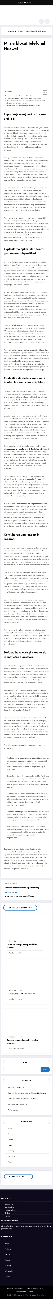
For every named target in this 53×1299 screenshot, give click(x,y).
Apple (10, 1128)
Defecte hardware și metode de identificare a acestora (23, 105)
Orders (7, 1213)
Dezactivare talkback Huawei (21, 993)
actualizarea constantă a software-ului (24, 193)
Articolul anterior (11, 884)
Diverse (10, 1139)
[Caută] (41, 21)
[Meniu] (4, 21)
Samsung (11, 1151)
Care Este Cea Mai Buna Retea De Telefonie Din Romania (27, 1093)
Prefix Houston (13, 1110)
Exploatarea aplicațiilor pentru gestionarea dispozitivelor (24, 98)
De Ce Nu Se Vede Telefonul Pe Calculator (22, 1099)
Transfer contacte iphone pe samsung (22, 887)
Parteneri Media (21, 1291)
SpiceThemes (42, 1295)
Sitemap (31, 1291)
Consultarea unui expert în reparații (17, 103)
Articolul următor (11, 892)
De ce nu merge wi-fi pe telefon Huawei (22, 946)
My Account (9, 1204)
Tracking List (9, 1207)
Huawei (10, 1145)
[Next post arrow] (47, 896)
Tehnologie (11, 1156)
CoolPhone (26, 1295)
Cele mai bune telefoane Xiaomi (19, 896)
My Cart (7, 1216)
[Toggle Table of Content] (43, 92)
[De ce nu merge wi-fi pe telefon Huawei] (26, 927)
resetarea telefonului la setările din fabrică (24, 449)
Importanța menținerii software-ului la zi (19, 96)
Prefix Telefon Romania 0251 (17, 1104)
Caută (26, 1062)
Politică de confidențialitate (15, 1289)
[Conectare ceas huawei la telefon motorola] (26, 1023)
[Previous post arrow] (47, 885)
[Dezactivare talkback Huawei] (26, 976)
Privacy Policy (10, 1210)
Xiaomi (10, 1162)
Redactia (12, 941)
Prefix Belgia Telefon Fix (16, 1087)
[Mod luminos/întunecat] (47, 21)
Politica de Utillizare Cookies (34, 1289)
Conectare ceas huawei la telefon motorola (22, 1041)
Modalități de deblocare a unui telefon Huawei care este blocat (26, 101)
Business (11, 1134)
